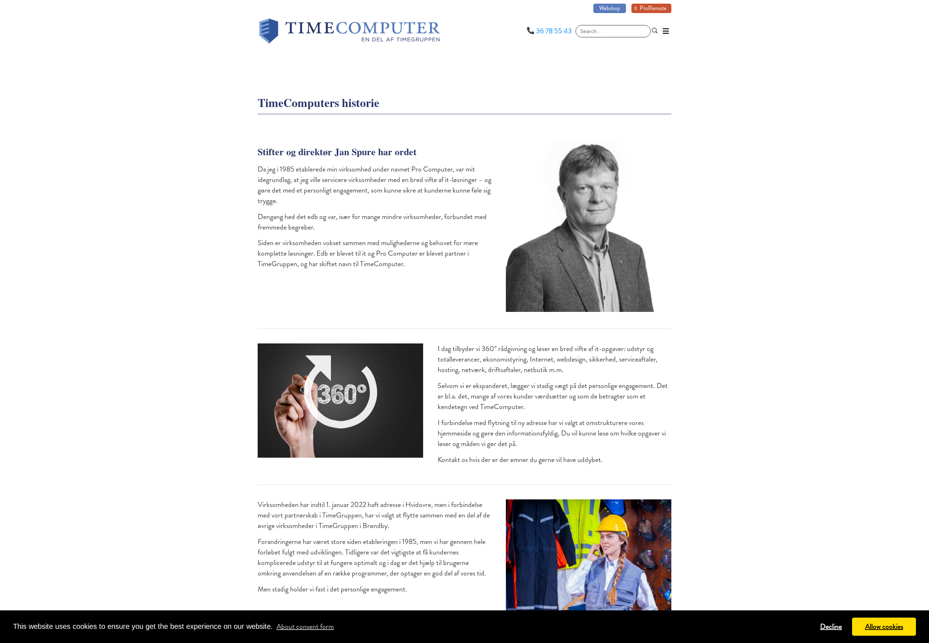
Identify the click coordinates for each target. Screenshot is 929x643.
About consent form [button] (305, 626)
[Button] (665, 31)
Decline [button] (831, 626)
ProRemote (653, 8)
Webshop (609, 8)
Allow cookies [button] (884, 626)
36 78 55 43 (554, 31)
